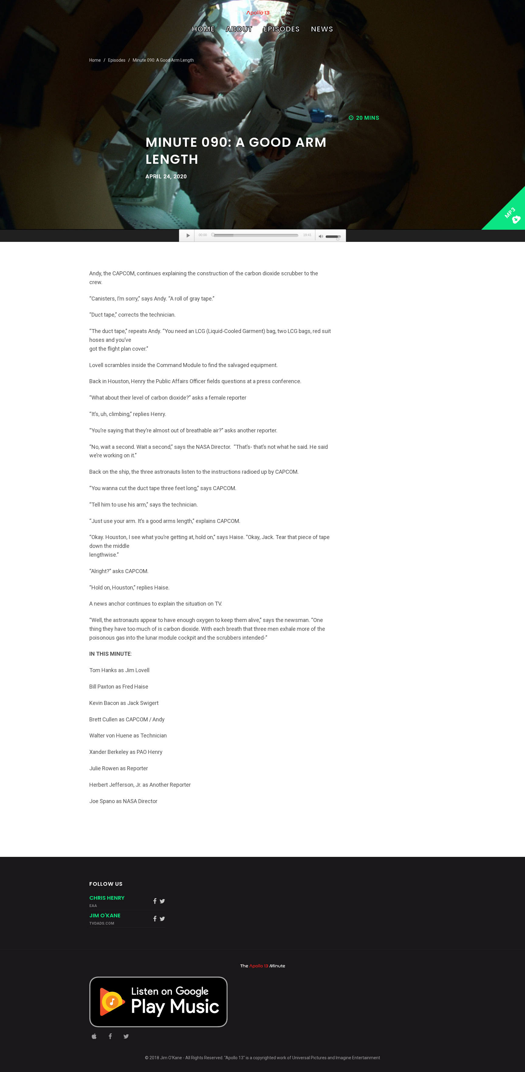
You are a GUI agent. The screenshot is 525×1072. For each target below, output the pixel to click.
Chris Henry (107, 898)
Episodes (281, 30)
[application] (262, 236)
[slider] (256, 235)
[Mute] (321, 237)
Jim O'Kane (105, 915)
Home (203, 30)
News (322, 30)
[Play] (188, 235)
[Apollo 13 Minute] (262, 13)
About (239, 30)
